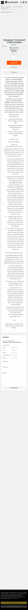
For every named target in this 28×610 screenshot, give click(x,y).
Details (14, 72)
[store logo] (12, 2)
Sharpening (8, 6)
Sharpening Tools (4, 8)
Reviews (6, 337)
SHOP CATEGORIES (17, 6)
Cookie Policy (15, 598)
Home (2, 6)
